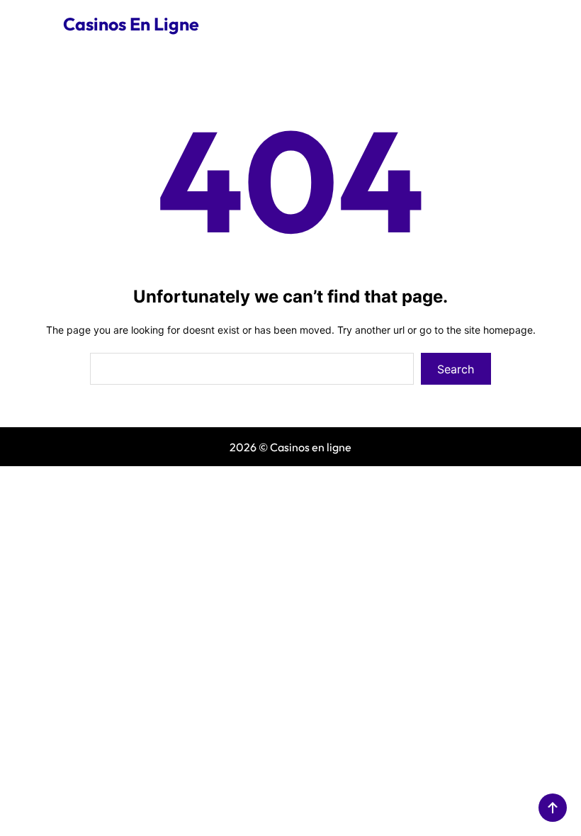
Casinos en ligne (131, 24)
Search (455, 369)
